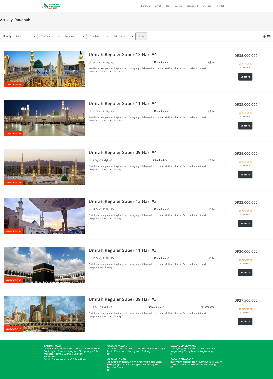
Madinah (161, 62)
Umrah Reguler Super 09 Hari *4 (123, 152)
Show (141, 36)
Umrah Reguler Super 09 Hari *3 (123, 299)
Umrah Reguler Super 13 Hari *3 (123, 201)
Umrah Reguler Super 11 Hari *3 (123, 250)
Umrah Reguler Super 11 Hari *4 (123, 103)
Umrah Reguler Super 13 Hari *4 (123, 54)
